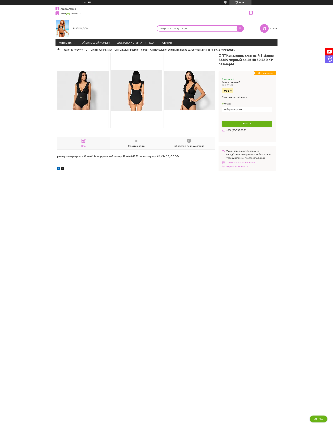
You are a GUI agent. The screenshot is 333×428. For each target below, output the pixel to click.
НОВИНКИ (166, 43)
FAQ (151, 43)
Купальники (65, 43)
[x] (62, 168)
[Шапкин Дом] (62, 28)
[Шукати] (240, 28)
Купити (247, 123)
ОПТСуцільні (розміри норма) (131, 49)
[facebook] (58, 168)
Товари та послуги (72, 49)
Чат (321, 419)
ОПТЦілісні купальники (99, 49)
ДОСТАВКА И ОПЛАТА (129, 43)
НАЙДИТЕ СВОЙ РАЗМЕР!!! (95, 43)
